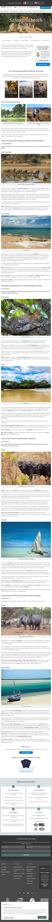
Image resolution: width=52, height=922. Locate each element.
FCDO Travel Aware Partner (38, 815)
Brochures (43, 11)
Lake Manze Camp (14, 512)
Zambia (31, 275)
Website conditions (31, 867)
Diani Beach (11, 410)
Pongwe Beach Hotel (17, 581)
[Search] (49, 11)
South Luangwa (23, 188)
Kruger (19, 640)
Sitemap (3, 874)
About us (35, 11)
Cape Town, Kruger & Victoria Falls (24, 88)
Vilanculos (41, 724)
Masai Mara (30, 429)
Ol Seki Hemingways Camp (24, 357)
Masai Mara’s (26, 341)
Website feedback (5, 872)
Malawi (43, 275)
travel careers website (45, 884)
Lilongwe (37, 275)
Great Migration (33, 345)
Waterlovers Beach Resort (16, 425)
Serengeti (37, 490)
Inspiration (28, 11)
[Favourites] (20, 7)
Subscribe (26, 855)
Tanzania (15, 490)
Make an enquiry (43, 64)
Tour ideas (16, 40)
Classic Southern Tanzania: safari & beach (10, 89)
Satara (18, 663)
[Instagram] (24, 893)
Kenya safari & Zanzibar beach (38, 88)
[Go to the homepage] (6, 7)
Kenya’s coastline (27, 410)
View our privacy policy (33, 913)
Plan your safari (6, 40)
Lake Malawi (35, 254)
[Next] (49, 89)
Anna (8, 598)
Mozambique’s (18, 710)
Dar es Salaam (37, 585)
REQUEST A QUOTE (45, 7)
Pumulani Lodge (46, 267)
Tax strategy (30, 881)
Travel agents (17, 878)
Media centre (30, 883)
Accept (42, 917)
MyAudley (3, 869)
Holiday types (13, 11)
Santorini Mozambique (15, 724)
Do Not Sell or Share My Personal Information (9, 917)
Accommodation (35, 40)
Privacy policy (30, 873)
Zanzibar (10, 563)
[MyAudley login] (22, 7)
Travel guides (24, 40)
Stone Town (29, 570)
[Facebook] (20, 893)
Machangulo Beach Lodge (31, 727)
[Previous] (2, 89)
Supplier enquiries (18, 876)
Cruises (22, 11)
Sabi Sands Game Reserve (30, 660)
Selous (3, 490)
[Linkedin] (32, 893)
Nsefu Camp (17, 208)
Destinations (4, 11)
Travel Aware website (19, 873)
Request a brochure (26, 771)
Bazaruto (3, 713)
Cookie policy (30, 876)
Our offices (3, 867)
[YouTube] (28, 893)
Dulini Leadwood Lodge (15, 660)
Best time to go (46, 40)
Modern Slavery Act (31, 878)
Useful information (18, 867)
